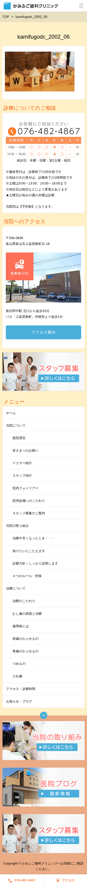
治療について (16, 588)
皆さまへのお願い (26, 450)
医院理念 (19, 438)
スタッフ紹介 (22, 475)
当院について (16, 425)
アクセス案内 (43, 332)
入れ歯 (17, 676)
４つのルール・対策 (27, 576)
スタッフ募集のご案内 (29, 513)
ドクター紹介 (22, 463)
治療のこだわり (24, 601)
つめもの (19, 663)
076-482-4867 (24, 880)
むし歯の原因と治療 (27, 613)
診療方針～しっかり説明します (35, 563)
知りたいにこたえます (29, 551)
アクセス (68, 880)
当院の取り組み (17, 525)
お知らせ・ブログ (19, 701)
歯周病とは (21, 626)
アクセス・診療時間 (20, 689)
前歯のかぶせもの (26, 638)
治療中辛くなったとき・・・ (34, 538)
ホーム (11, 413)
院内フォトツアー (26, 488)
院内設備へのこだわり (29, 500)
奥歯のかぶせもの (26, 651)
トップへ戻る (43, 715)
